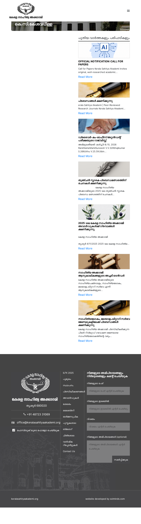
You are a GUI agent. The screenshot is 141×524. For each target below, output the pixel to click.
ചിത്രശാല (68, 435)
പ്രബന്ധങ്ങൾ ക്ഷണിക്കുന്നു (95, 100)
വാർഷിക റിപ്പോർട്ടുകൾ (70, 443)
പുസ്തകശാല (69, 423)
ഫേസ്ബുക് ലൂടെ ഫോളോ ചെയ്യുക (37, 430)
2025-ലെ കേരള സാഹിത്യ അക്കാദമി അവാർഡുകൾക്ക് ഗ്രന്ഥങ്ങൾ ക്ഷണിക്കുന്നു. (101, 226)
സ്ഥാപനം (68, 385)
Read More (85, 76)
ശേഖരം (67, 404)
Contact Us (69, 451)
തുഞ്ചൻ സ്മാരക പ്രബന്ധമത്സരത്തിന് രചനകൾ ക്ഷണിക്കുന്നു (103, 181)
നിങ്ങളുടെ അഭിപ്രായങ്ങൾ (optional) (107, 436)
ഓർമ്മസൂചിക (70, 416)
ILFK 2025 (68, 372)
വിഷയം (91, 419)
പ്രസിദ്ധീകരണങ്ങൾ (72, 391)
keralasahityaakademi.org (24, 498)
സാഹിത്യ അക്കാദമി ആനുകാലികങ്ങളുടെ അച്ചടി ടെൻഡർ (101, 274)
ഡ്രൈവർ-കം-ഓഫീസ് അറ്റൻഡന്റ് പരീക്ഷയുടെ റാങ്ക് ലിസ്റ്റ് (99, 139)
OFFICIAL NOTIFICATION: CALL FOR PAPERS (100, 63)
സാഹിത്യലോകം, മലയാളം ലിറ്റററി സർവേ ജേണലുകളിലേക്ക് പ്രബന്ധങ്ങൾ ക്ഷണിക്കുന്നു (104, 322)
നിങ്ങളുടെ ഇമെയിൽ (98, 401)
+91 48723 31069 (38, 414)
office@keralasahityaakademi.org (38, 422)
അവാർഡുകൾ (71, 397)
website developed (95, 498)
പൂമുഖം (67, 379)
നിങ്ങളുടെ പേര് (95, 383)
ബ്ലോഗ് (67, 429)
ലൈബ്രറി (68, 410)
